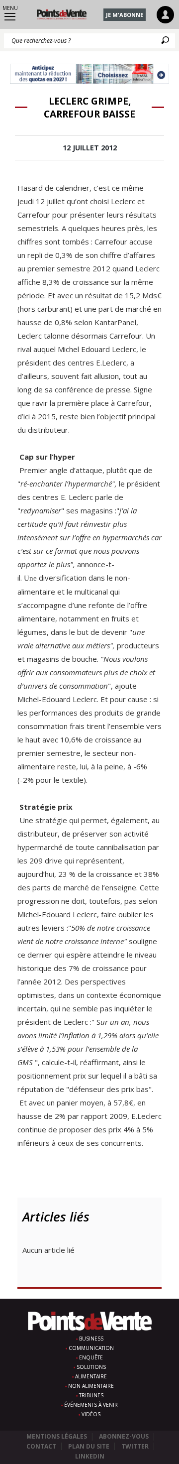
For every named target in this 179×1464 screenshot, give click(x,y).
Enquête (91, 1357)
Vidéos (91, 1414)
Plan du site (88, 1446)
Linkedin (89, 1456)
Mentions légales (56, 1436)
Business (91, 1338)
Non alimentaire (91, 1385)
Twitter (135, 1446)
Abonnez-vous (124, 1436)
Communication (91, 1347)
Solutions (91, 1366)
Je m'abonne (124, 14)
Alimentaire (91, 1376)
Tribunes (91, 1395)
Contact (41, 1446)
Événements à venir (91, 1404)
